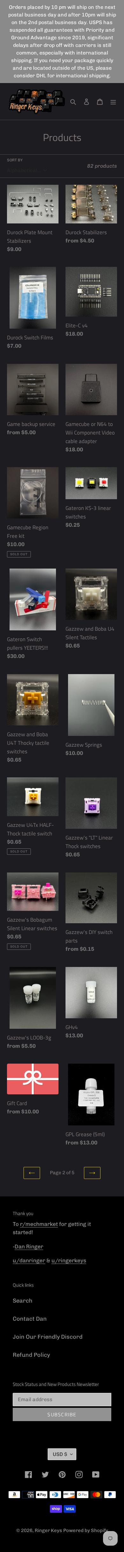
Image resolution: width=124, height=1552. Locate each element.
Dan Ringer (29, 1246)
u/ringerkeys (69, 1260)
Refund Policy (31, 1354)
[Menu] (113, 101)
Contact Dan (30, 1318)
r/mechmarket (39, 1224)
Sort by (15, 160)
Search (22, 1300)
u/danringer (29, 1260)
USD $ (60, 1454)
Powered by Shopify (85, 1530)
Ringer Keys (48, 1530)
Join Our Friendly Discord (48, 1336)
